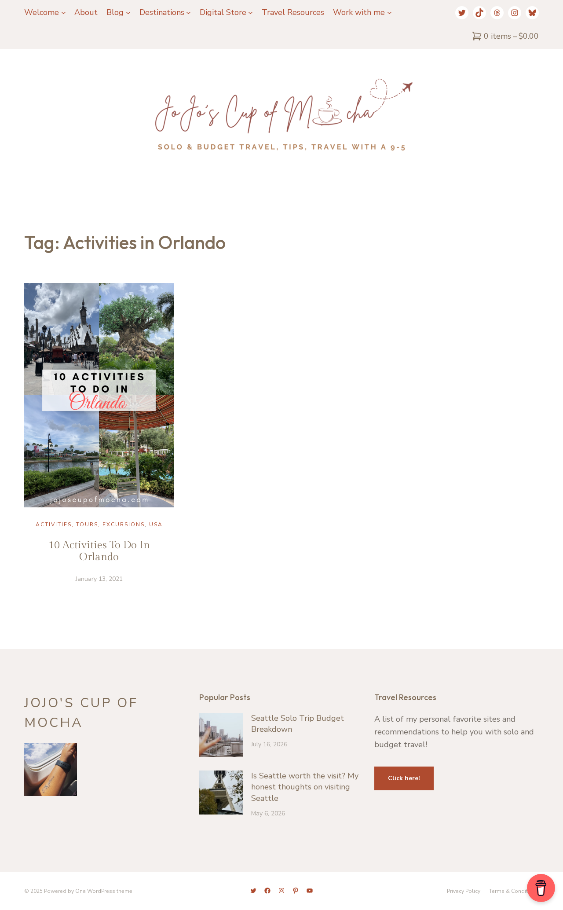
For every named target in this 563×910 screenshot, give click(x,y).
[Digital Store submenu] (250, 12)
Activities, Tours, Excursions (90, 524)
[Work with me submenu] (389, 12)
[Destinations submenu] (188, 12)
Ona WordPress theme (103, 891)
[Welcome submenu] (63, 12)
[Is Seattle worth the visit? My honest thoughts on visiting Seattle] (221, 794)
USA (156, 524)
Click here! (404, 778)
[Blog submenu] (128, 12)
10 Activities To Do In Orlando (99, 551)
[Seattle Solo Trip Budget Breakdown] (221, 736)
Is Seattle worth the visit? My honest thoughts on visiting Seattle (304, 787)
